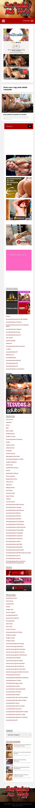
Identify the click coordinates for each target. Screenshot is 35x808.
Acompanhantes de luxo (13, 335)
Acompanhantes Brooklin (13, 518)
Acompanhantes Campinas (14, 439)
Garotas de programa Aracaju (15, 643)
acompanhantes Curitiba (13, 680)
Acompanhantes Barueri (13, 513)
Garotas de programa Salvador (15, 663)
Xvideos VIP (9, 609)
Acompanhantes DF (12, 363)
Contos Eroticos (10, 629)
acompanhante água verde (14, 683)
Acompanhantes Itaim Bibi (14, 544)
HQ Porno (9, 484)
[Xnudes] (19, 585)
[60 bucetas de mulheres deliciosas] (9, 762)
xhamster (9, 422)
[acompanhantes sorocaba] (19, 225)
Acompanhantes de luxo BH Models (17, 319)
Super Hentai (10, 496)
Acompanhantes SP (12, 366)
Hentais (8, 499)
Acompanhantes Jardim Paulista (15, 527)
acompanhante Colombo (13, 691)
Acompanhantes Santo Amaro (15, 510)
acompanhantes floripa (13, 332)
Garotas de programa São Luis (15, 666)
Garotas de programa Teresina (15, 652)
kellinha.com (10, 354)
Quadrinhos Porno (11, 479)
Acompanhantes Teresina (13, 322)
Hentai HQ (9, 465)
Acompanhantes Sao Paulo (14, 632)
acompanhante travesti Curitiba (15, 714)
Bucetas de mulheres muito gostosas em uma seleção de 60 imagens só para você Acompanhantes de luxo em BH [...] (22, 762)
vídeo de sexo (10, 448)
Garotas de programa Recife (14, 646)
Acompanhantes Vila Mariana (15, 524)
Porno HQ (9, 626)
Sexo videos (9, 431)
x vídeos (8, 349)
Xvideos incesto (10, 436)
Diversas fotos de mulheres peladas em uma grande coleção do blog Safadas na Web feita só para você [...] (22, 747)
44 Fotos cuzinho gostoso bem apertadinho (22, 768)
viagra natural (10, 445)
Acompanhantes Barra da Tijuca (15, 561)
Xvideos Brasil (10, 433)
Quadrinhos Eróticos (12, 473)
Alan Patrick (20, 805)
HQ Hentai (9, 490)
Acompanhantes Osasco (13, 558)
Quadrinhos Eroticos (12, 467)
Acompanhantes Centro (13, 555)
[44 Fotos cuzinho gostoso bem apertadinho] (9, 769)
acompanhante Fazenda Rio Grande (17, 711)
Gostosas (5, 111)
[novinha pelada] (19, 578)
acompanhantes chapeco (13, 329)
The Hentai (9, 337)
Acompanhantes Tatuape (13, 507)
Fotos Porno (9, 482)
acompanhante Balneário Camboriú (17, 717)
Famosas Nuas (10, 493)
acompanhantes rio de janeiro (15, 369)
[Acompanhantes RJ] (24, 291)
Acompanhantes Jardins (13, 541)
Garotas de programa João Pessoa (16, 655)
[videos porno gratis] (12, 303)
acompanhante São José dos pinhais (17, 697)
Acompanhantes (11, 357)
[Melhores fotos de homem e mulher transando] (9, 777)
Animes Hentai (10, 453)
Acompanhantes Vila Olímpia (15, 521)
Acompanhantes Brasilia (13, 360)
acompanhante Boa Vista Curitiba (16, 700)
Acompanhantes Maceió (13, 657)
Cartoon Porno (10, 501)
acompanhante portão (13, 686)
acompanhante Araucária (13, 709)
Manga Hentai (10, 487)
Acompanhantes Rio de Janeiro (15, 346)
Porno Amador (10, 476)
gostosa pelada (10, 340)
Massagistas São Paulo (13, 456)
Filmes (8, 316)
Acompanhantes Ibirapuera (14, 538)
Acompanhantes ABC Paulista (15, 504)
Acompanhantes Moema (13, 516)
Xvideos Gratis (10, 638)
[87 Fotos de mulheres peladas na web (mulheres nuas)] (9, 747)
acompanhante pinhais (13, 694)
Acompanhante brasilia (13, 674)
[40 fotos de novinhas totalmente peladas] (9, 754)
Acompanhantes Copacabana (15, 562)
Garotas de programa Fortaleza (15, 649)
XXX (7, 428)
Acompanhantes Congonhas (14, 533)
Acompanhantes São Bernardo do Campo (18, 552)
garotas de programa (12, 618)
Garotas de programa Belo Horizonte (17, 672)
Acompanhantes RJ (12, 615)
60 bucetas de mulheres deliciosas (20, 760)
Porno (8, 425)
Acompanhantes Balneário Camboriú (17, 677)
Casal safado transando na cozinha (14, 114)
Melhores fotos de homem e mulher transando (21, 775)
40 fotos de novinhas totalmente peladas (22, 753)
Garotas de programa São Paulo (15, 669)
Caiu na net (9, 419)
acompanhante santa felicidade (15, 689)
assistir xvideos (10, 612)
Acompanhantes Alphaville (14, 547)
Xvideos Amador (11, 635)
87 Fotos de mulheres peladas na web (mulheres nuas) (22, 745)
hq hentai (9, 450)
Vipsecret (9, 343)
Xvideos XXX (10, 604)
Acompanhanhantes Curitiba (14, 459)
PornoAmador (10, 621)
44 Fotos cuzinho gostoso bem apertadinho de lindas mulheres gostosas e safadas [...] (22, 770)
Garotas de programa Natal (14, 660)
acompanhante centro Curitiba (15, 706)
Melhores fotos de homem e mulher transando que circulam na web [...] (22, 777)
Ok (30, 126)
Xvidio (8, 442)
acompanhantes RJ (12, 352)
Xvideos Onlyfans (11, 462)
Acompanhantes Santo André (15, 550)
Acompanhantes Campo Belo (15, 530)
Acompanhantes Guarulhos (14, 535)
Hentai (8, 470)
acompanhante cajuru (12, 703)
